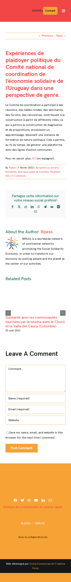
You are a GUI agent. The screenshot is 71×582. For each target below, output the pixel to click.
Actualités (10, 171)
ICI (34, 158)
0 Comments (19, 175)
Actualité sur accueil (47, 167)
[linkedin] (43, 500)
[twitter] (22, 500)
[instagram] (29, 500)
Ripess (12, 167)
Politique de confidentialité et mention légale (32, 507)
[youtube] (36, 500)
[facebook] (15, 500)
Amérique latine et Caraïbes (33, 171)
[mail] (50, 500)
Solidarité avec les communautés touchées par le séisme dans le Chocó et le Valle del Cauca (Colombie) (35, 321)
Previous (47, 36)
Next (59, 36)
